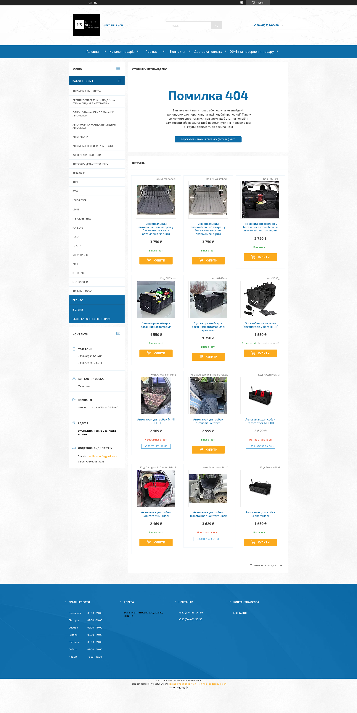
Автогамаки (80, 136)
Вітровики (79, 273)
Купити (159, 260)
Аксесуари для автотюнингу (90, 164)
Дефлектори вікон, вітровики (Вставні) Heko (208, 139)
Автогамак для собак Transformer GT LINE (260, 421)
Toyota (77, 245)
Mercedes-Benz (82, 218)
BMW (75, 191)
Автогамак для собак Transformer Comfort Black (208, 514)
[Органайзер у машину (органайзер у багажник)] (260, 299)
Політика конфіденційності (212, 683)
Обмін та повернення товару (252, 51)
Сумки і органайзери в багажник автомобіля (93, 114)
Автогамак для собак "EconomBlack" (260, 514)
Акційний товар (82, 291)
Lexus (76, 209)
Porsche (78, 227)
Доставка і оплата (208, 51)
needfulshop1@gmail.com (102, 456)
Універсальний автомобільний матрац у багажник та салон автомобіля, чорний (156, 228)
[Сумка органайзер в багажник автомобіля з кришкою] (208, 299)
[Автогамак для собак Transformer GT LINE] (260, 395)
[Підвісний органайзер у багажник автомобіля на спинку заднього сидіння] (260, 200)
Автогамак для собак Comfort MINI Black (156, 514)
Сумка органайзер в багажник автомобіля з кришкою (208, 326)
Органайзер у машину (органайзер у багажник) (260, 324)
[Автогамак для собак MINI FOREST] (156, 395)
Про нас (151, 51)
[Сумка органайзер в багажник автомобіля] (156, 299)
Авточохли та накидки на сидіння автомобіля (94, 126)
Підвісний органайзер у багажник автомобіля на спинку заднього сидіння (260, 227)
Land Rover (80, 200)
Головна (92, 51)
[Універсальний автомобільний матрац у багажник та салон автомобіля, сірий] (208, 200)
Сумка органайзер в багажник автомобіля (156, 324)
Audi (75, 263)
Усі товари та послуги (263, 565)
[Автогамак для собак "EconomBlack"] (260, 488)
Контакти (177, 51)
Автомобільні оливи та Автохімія (93, 145)
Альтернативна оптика (87, 155)
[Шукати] (216, 25)
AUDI (75, 182)
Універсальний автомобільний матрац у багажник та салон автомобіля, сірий (208, 228)
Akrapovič (79, 173)
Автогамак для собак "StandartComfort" (208, 421)
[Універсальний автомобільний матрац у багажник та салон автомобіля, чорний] (156, 200)
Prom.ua (196, 680)
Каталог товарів (122, 51)
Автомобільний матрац (87, 91)
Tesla (76, 236)
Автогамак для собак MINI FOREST (156, 421)
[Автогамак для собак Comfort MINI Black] (156, 488)
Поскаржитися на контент (182, 683)
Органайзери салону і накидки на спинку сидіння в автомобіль (94, 102)
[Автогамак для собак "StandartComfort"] (208, 395)
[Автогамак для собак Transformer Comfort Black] (208, 488)
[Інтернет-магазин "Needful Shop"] (86, 35)
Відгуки (78, 309)
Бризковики (80, 282)
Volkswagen (80, 255)
